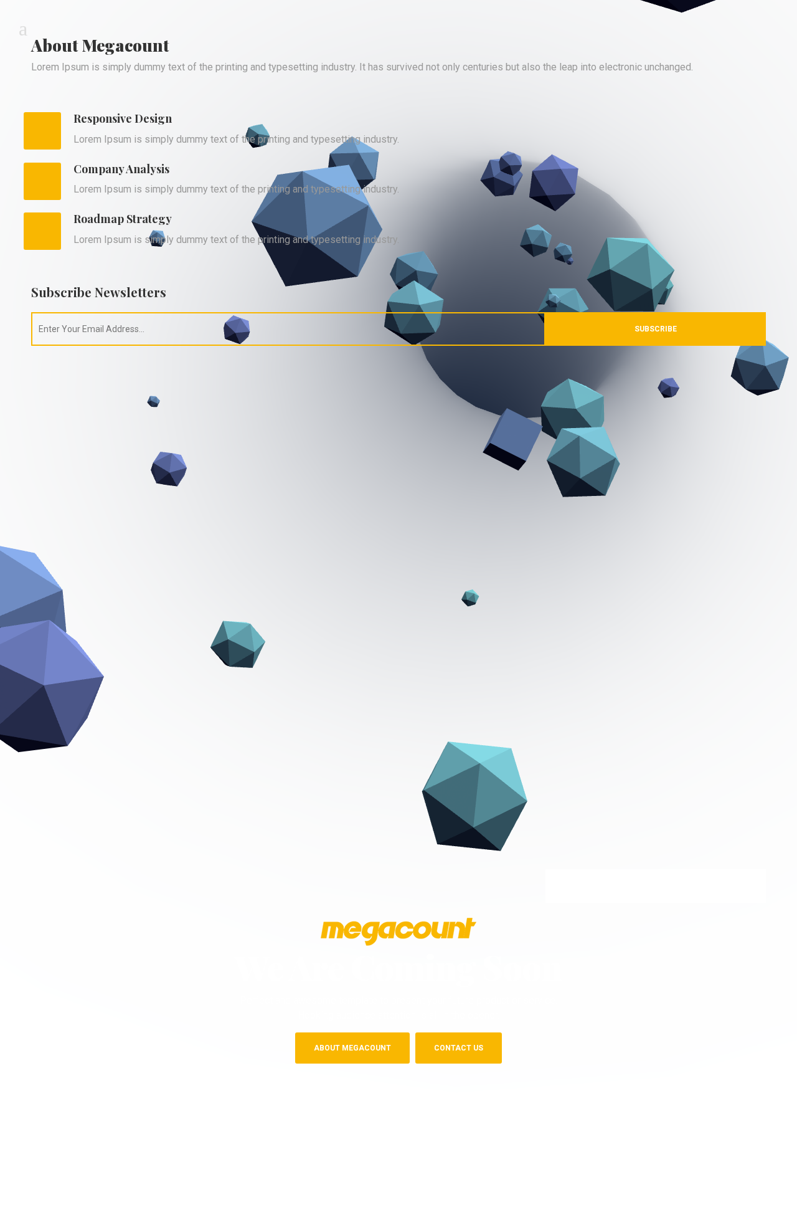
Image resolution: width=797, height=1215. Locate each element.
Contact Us (458, 1048)
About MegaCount (352, 1048)
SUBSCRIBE (655, 329)
